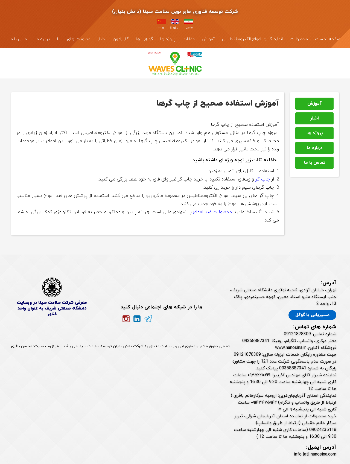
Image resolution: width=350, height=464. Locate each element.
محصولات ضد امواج (212, 212)
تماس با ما (19, 39)
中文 (162, 28)
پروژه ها (167, 39)
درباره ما (43, 39)
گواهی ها (144, 39)
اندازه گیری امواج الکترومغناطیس (252, 39)
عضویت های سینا (74, 39)
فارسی (189, 27)
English (175, 28)
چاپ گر (263, 179)
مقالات (188, 39)
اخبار (102, 39)
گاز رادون (121, 39)
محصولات (299, 39)
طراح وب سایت (46, 346)
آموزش (208, 39)
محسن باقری (21, 346)
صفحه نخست (327, 39)
